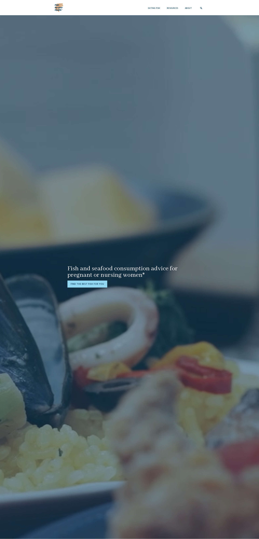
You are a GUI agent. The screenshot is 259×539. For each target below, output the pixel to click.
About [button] (188, 8)
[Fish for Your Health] (59, 7)
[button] (201, 8)
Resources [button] (172, 8)
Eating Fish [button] (154, 8)
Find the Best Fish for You (87, 283)
